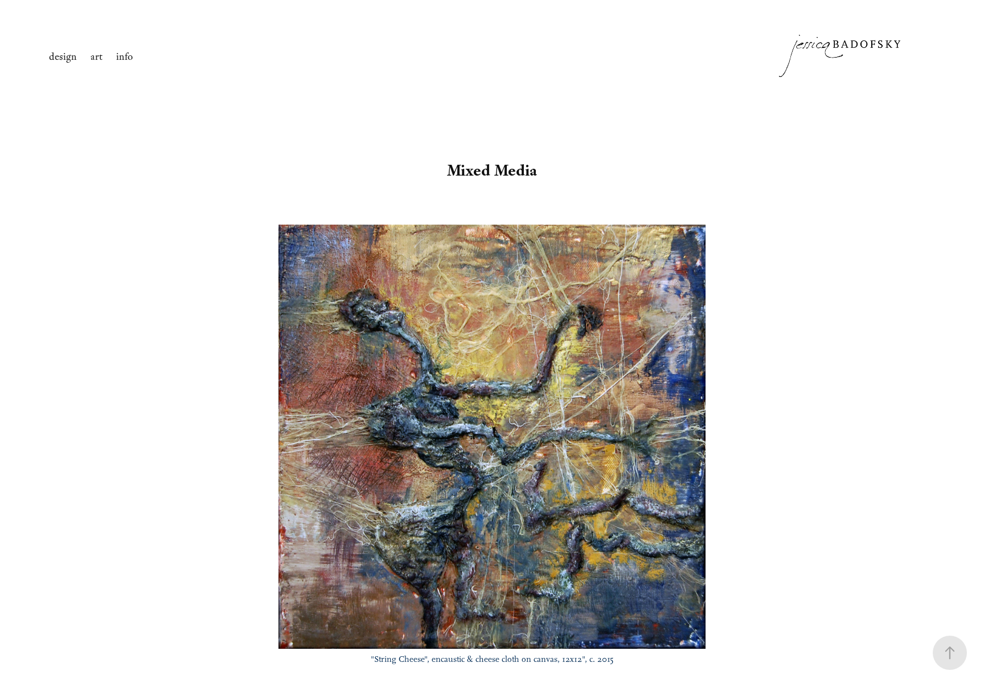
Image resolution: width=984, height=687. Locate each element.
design (63, 56)
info (124, 56)
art (96, 56)
